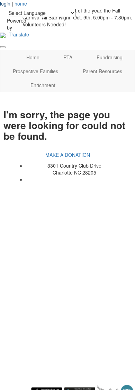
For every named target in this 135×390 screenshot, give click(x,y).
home (21, 3)
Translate (19, 34)
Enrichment (42, 85)
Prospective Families (35, 71)
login (5, 3)
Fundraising (110, 57)
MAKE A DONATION (67, 154)
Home (32, 57)
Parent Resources (102, 71)
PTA (67, 57)
